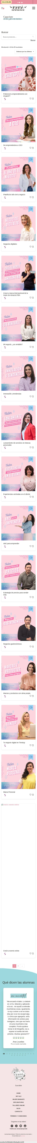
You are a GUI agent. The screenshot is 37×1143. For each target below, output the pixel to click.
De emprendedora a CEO (12, 145)
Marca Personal (9, 792)
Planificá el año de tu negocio (14, 195)
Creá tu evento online (11, 951)
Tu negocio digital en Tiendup (14, 743)
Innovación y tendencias (12, 394)
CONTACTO (18, 1111)
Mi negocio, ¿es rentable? (13, 344)
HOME (18, 1093)
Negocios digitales (10, 244)
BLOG (18, 1108)
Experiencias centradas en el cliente (16, 494)
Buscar (33, 37)
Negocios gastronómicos (12, 644)
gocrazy (23, 1136)
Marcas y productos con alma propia (16, 693)
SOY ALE (18, 1096)
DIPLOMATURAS (18, 1102)
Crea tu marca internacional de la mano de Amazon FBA (15, 294)
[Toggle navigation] (34, 8)
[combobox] (25, 52)
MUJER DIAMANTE (18, 1099)
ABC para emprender (11, 543)
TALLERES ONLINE (18, 1105)
